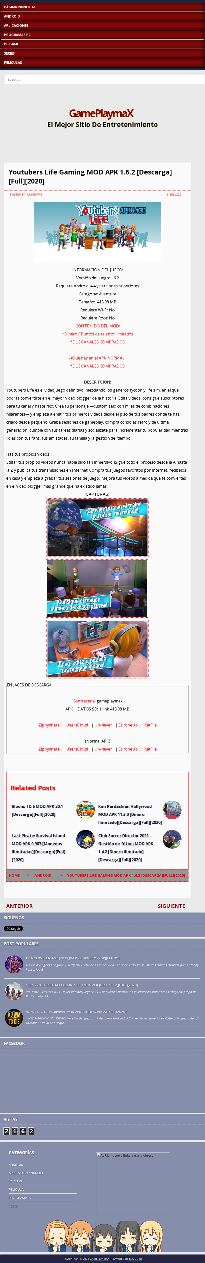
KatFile (150, 725)
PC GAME (11, 44)
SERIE (13, 1206)
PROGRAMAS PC (17, 35)
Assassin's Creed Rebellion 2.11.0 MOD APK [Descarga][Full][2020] (82, 985)
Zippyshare (49, 725)
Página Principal (20, 7)
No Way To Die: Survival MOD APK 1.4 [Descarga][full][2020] (76, 1011)
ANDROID (12, 16)
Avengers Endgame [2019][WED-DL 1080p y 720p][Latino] (73, 958)
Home (14, 875)
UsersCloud (77, 725)
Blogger (135, 1258)
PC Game (16, 1181)
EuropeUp (128, 725)
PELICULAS (13, 62)
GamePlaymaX (100, 113)
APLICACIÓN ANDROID (26, 1173)
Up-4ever (103, 725)
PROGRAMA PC (20, 1197)
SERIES (9, 53)
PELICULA (16, 1189)
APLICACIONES (16, 25)
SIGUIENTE (171, 906)
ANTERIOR (19, 906)
